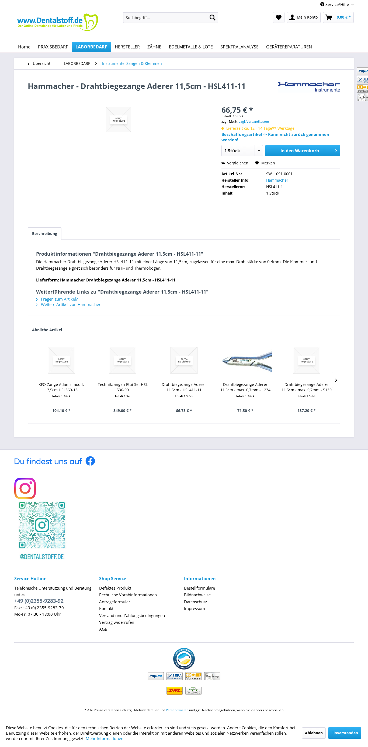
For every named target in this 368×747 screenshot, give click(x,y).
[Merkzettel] (278, 17)
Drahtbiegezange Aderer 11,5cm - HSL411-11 (184, 387)
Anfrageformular (114, 601)
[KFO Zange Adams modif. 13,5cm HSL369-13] (61, 360)
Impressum (194, 608)
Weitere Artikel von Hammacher (70, 304)
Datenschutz (195, 601)
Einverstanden (344, 732)
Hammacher (277, 180)
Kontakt (106, 608)
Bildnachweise (197, 594)
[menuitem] (170, 17)
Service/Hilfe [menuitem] (337, 4)
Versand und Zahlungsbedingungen (132, 615)
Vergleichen (237, 162)
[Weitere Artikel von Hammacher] (309, 91)
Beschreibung (44, 233)
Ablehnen (314, 732)
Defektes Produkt (115, 588)
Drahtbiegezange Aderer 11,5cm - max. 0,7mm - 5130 (307, 387)
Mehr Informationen (104, 738)
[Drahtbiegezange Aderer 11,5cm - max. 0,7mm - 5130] (307, 360)
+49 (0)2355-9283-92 (39, 600)
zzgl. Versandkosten (254, 121)
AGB (103, 629)
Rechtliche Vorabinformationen (128, 594)
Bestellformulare (199, 588)
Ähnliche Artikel (47, 329)
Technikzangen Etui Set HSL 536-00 (123, 387)
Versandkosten (177, 710)
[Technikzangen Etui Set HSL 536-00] (123, 360)
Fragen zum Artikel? (59, 299)
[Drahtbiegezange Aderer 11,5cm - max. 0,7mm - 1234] (245, 360)
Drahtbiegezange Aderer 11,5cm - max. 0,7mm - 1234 (245, 387)
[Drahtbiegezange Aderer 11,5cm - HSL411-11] (184, 360)
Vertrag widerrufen (116, 622)
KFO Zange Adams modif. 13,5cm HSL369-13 (61, 387)
